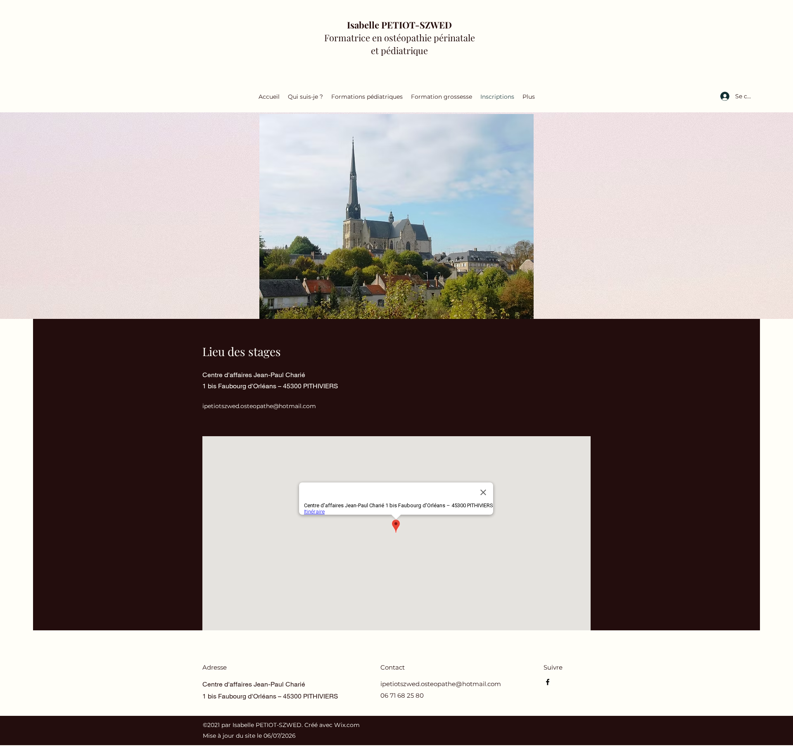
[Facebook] (548, 682)
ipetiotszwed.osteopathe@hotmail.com (259, 406)
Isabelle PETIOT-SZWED (399, 25)
